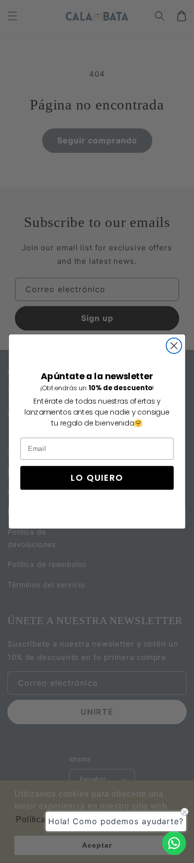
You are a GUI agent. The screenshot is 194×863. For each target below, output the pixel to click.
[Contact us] (174, 843)
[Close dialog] (174, 345)
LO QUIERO (97, 478)
